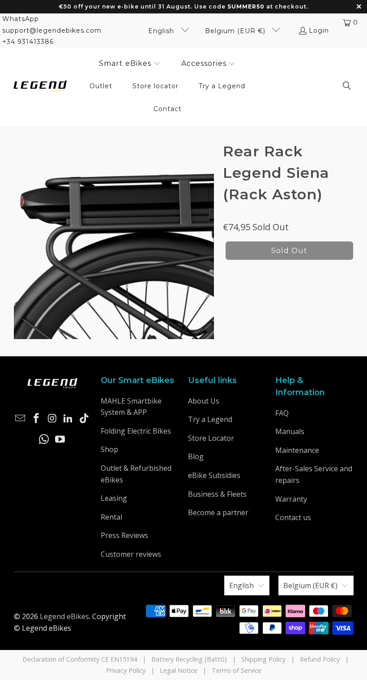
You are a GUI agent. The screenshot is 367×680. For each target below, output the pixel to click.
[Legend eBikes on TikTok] (84, 418)
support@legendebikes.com (52, 30)
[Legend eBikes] (40, 87)
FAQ (282, 413)
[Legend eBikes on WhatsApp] (44, 439)
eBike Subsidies (214, 475)
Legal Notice (178, 670)
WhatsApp (20, 19)
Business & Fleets (217, 494)
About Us (203, 401)
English (162, 31)
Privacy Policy (125, 670)
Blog (196, 456)
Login (319, 30)
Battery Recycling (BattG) (189, 659)
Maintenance (297, 450)
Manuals (289, 431)
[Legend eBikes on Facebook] (36, 418)
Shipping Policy (263, 659)
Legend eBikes (64, 616)
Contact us (293, 517)
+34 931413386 (28, 42)
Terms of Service (236, 670)
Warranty (291, 499)
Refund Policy (320, 659)
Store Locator (211, 438)
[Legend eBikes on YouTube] (60, 439)
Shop (109, 449)
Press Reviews (124, 535)
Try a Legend (210, 419)
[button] (130, 64)
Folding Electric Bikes (136, 431)
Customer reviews (131, 554)
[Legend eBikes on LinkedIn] (68, 418)
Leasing (114, 498)
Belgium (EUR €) (236, 31)
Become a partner (218, 512)
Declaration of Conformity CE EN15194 (79, 659)
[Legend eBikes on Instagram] (52, 418)
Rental (111, 517)
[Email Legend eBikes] (20, 418)
